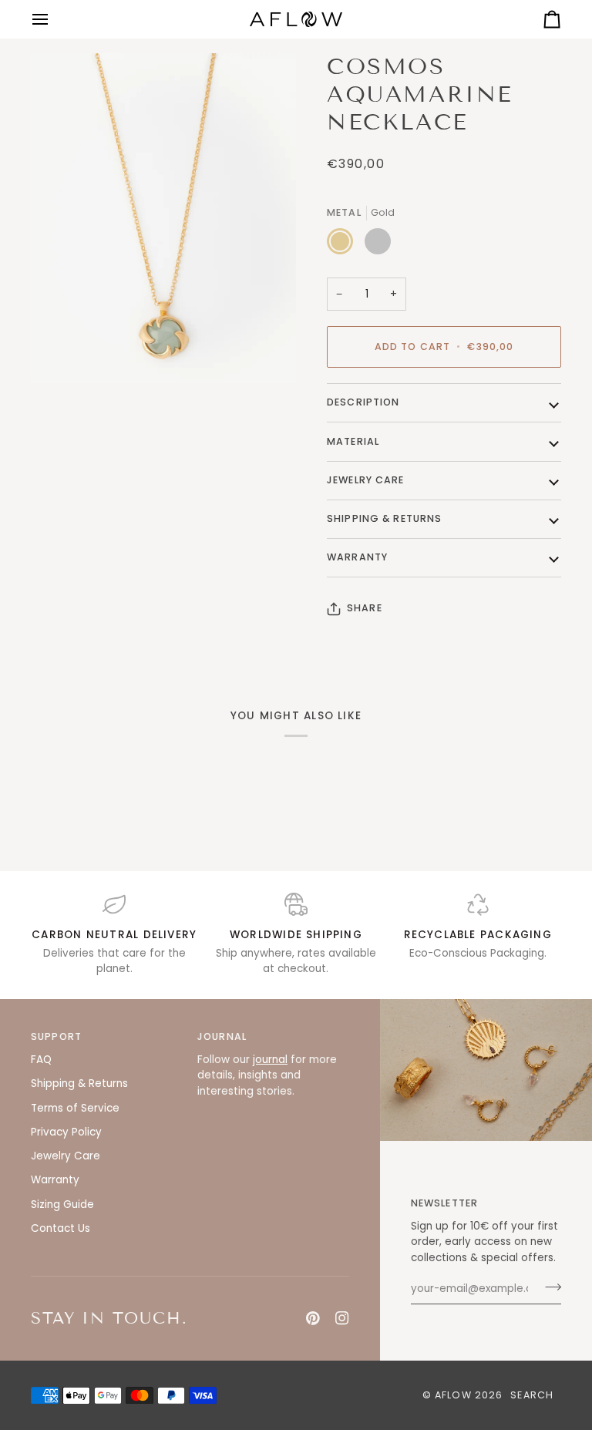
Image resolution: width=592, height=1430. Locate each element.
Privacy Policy (66, 1132)
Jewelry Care (366, 479)
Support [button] (56, 1036)
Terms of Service (75, 1108)
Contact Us (60, 1228)
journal (270, 1059)
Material (353, 441)
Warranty (357, 557)
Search (531, 1394)
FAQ (41, 1059)
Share (364, 607)
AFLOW (453, 1394)
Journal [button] (222, 1036)
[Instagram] (342, 1318)
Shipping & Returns (384, 518)
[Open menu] (54, 19)
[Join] (548, 1286)
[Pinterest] (313, 1318)
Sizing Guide (62, 1204)
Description (363, 402)
